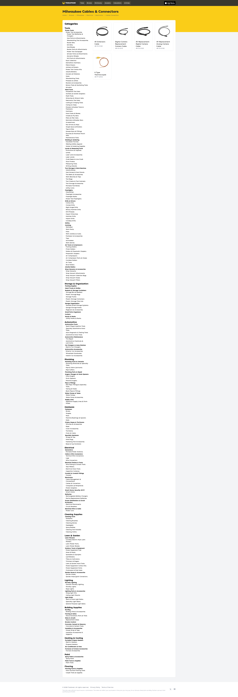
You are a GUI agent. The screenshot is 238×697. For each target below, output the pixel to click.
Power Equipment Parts (74, 568)
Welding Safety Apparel (74, 144)
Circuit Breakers (71, 506)
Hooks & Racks (70, 316)
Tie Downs (69, 431)
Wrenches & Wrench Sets (75, 98)
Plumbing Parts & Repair (73, 372)
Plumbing (69, 359)
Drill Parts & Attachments (76, 58)
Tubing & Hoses (71, 389)
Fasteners (68, 409)
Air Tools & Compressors (73, 245)
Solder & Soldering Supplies (75, 146)
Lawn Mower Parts (72, 544)
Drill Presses (70, 212)
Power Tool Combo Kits (74, 69)
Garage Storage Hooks (74, 307)
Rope (67, 426)
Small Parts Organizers (73, 312)
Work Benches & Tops (73, 177)
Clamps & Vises (71, 105)
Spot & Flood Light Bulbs (74, 599)
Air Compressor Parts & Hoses (76, 258)
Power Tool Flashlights (73, 199)
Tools (82, 3)
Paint (67, 654)
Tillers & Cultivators (73, 559)
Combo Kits (70, 203)
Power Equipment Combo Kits (76, 566)
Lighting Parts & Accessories (75, 591)
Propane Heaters (72, 644)
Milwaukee (80, 15)
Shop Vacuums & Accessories (75, 269)
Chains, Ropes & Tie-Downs (74, 422)
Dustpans (69, 518)
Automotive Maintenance (74, 337)
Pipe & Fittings (70, 383)
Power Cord (70, 510)
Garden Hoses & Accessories (75, 572)
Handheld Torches (72, 142)
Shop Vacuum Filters (73, 280)
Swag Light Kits (71, 593)
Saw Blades (71, 47)
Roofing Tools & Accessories (75, 611)
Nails (67, 420)
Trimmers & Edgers (72, 561)
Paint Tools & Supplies (73, 661)
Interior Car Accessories (74, 355)
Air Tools (69, 262)
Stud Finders (70, 161)
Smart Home (70, 492)
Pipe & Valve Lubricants (74, 367)
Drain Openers (71, 378)
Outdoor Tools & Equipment (75, 548)
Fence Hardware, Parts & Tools (76, 615)
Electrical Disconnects (73, 504)
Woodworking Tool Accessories (77, 40)
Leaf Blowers (70, 557)
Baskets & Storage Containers (75, 290)
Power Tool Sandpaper (74, 51)
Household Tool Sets (73, 91)
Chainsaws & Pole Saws (74, 570)
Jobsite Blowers (71, 71)
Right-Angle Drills (72, 207)
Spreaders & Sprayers (73, 554)
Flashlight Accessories (73, 194)
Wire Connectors (71, 460)
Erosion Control (70, 622)
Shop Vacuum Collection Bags (76, 275)
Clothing (68, 225)
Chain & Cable (71, 433)
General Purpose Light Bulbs (75, 604)
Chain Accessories (72, 428)
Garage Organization (72, 303)
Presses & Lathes (72, 80)
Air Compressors (71, 256)
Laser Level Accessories (74, 155)
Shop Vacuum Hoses (73, 278)
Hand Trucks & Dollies (72, 288)
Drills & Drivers (70, 201)
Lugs (67, 458)
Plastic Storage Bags (73, 294)
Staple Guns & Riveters (74, 127)
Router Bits (71, 42)
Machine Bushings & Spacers (76, 418)
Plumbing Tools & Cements (74, 361)
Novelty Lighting (71, 582)
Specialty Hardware (72, 435)
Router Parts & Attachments (77, 49)
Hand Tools (69, 89)
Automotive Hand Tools (74, 335)
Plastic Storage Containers (75, 299)
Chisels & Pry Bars (72, 115)
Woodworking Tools (72, 78)
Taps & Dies (70, 129)
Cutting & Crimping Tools (74, 102)
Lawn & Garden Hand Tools (75, 563)
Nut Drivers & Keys (72, 124)
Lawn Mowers (70, 538)
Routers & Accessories (73, 83)
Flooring (69, 666)
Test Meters (70, 466)
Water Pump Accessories (74, 397)
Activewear (70, 240)
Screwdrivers (70, 122)
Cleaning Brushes (72, 520)
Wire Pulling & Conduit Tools (75, 464)
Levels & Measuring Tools (74, 148)
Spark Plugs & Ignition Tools (75, 326)
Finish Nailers (70, 249)
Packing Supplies (71, 286)
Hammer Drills (71, 216)
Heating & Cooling (74, 638)
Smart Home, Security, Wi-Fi (75, 490)
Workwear (69, 227)
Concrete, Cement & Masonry (75, 624)
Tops (67, 238)
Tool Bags (69, 179)
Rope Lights (70, 589)
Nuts (67, 415)
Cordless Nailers (71, 260)
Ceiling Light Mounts (73, 595)
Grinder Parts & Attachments (77, 54)
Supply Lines (69, 399)
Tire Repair (69, 339)
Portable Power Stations (74, 451)
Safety (67, 223)
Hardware (69, 407)
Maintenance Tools (72, 137)
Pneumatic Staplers (72, 253)
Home (64, 15)
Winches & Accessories (74, 424)
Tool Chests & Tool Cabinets (75, 181)
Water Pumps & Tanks (73, 393)
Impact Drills (70, 218)
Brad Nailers (70, 264)
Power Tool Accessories (74, 32)
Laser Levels (70, 157)
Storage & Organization (76, 284)
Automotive (71, 322)
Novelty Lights (71, 586)
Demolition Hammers (73, 63)
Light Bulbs (69, 597)
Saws (67, 76)
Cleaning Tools (70, 516)
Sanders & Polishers (73, 74)
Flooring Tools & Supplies (74, 668)
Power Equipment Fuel (73, 550)
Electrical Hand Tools (73, 469)
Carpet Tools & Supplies (74, 672)
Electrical (90, 15)
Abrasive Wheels (73, 56)
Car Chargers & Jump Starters (75, 345)
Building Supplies (73, 607)
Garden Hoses (71, 574)
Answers (108, 3)
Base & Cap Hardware (73, 444)
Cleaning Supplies (73, 514)
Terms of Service (107, 687)
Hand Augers (70, 376)
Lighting (69, 580)
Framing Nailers (71, 247)
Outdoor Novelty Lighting (75, 584)
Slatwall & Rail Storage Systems (77, 305)
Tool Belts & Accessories (74, 174)
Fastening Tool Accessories (75, 441)
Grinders (69, 87)
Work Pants (70, 229)
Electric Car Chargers (73, 347)
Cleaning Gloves (71, 523)
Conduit (68, 475)
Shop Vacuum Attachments (75, 273)
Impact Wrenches (72, 214)
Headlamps (70, 192)
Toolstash (71, 687)
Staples (68, 413)
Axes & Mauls (70, 552)
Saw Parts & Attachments (76, 38)
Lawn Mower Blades (73, 546)
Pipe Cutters (70, 370)
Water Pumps (70, 395)
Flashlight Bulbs (71, 196)
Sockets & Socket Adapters (75, 93)
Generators (69, 450)
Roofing (67, 609)
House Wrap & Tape (73, 630)
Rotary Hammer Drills (73, 209)
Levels (68, 152)
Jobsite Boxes (70, 170)
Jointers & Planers (72, 67)
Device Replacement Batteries (76, 498)
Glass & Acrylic (70, 618)
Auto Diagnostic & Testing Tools (77, 332)
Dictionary (98, 3)
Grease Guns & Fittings (74, 131)
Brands (89, 3)
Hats (67, 231)
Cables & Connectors (73, 483)
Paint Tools (69, 662)
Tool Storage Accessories (74, 183)
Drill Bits (70, 45)
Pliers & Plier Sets (72, 118)
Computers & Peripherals (74, 485)
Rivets (68, 411)
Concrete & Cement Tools (74, 626)
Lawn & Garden (72, 535)
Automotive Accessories (73, 349)
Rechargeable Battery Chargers (77, 496)
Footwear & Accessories (74, 236)
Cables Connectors (112, 15)
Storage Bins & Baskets (74, 292)
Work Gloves (70, 242)
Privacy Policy (95, 687)
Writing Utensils (71, 166)
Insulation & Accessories (73, 628)
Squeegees (69, 525)
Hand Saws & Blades (73, 113)
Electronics (99, 15)
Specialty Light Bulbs (73, 601)
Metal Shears (70, 65)
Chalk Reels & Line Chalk (74, 159)
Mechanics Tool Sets (73, 100)
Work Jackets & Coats (73, 234)
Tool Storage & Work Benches (75, 168)
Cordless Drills (71, 220)
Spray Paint (70, 658)
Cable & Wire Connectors (74, 454)
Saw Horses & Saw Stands (75, 172)
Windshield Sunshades (74, 353)
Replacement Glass (72, 620)
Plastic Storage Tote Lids (74, 301)
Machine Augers (71, 380)
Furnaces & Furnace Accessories (76, 649)
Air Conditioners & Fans (73, 646)
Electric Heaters (71, 642)
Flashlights (69, 190)
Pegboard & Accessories (74, 310)
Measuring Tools (71, 163)
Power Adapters (71, 488)
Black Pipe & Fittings (73, 391)
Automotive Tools (71, 324)
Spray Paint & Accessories (74, 656)
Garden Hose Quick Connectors (76, 576)
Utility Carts (70, 188)
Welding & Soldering (72, 140)
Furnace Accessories (73, 650)
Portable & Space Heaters (74, 640)
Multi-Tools (69, 96)
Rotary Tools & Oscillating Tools (77, 85)
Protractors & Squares (73, 150)
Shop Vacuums (71, 271)
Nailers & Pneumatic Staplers (76, 251)
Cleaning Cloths (71, 532)
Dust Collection (71, 60)
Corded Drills (70, 205)
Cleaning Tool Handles (73, 529)
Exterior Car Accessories (74, 351)
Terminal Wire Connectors (75, 456)
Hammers (69, 111)
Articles (127, 3)
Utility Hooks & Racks (73, 318)
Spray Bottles (70, 527)
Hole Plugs (69, 439)
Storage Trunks (71, 297)
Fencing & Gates (71, 614)
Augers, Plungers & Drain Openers (77, 374)
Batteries (68, 494)
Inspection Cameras (72, 471)
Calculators (117, 3)
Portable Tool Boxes (73, 185)
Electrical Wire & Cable (73, 509)
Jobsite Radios (70, 267)
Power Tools (69, 30)
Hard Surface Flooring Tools (75, 670)
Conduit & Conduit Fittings (74, 473)
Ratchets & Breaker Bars (74, 120)
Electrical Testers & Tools (74, 462)
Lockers (67, 314)
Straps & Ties (70, 437)
